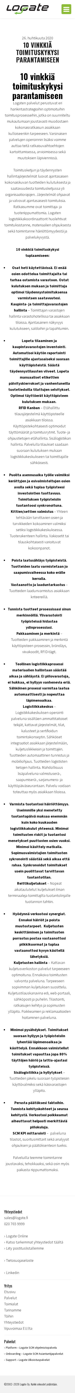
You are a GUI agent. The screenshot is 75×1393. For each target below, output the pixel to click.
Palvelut (10, 1297)
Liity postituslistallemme (25, 1248)
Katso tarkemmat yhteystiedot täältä (34, 1242)
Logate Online (17, 1236)
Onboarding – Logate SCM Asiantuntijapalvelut (34, 1354)
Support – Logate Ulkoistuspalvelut (28, 1360)
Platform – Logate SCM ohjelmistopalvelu (31, 1347)
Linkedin (12, 1272)
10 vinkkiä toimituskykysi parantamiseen (37, 52)
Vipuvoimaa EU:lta (18, 1328)
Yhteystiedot (14, 1322)
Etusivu (10, 1291)
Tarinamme (12, 1310)
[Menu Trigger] (66, 9)
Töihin (8, 1316)
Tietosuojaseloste (20, 1260)
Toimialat (11, 1304)
